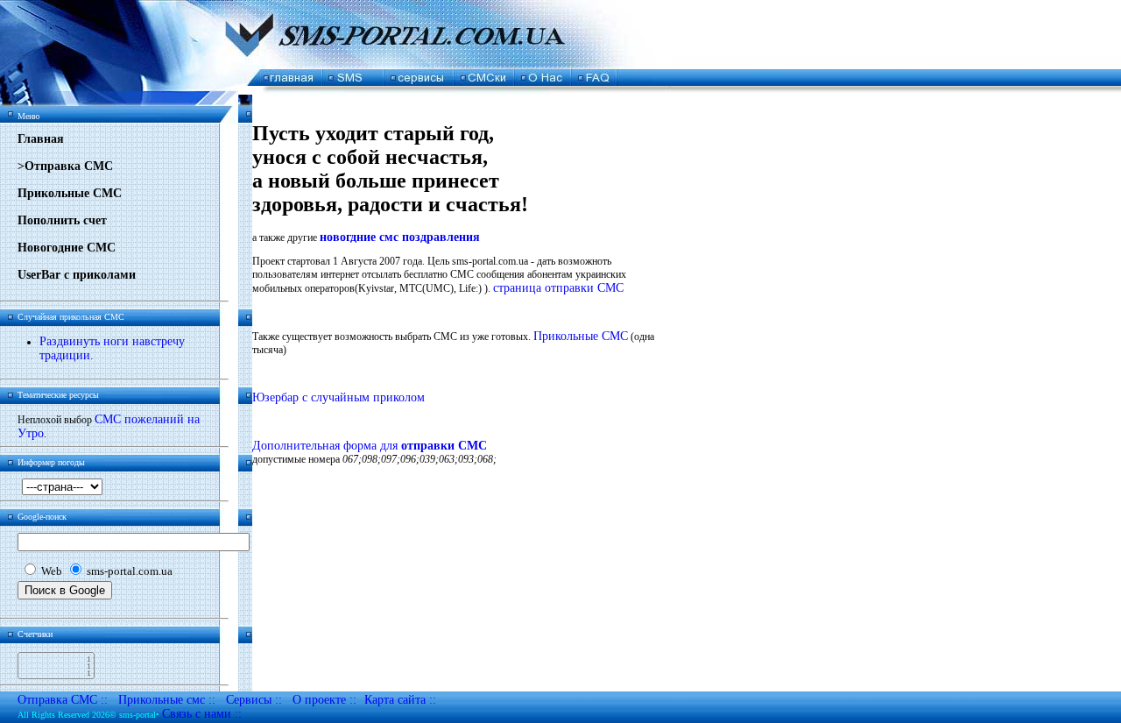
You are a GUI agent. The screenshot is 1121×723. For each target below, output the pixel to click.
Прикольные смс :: (166, 699)
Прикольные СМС (70, 193)
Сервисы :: (254, 699)
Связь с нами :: (202, 713)
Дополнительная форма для (369, 445)
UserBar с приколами (77, 274)
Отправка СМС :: (63, 699)
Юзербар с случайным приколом (338, 397)
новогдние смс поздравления (400, 237)
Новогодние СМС (67, 247)
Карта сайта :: (400, 699)
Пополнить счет (62, 220)
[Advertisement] (457, 101)
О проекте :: (324, 699)
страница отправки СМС (558, 287)
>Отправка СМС (65, 166)
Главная (41, 138)
